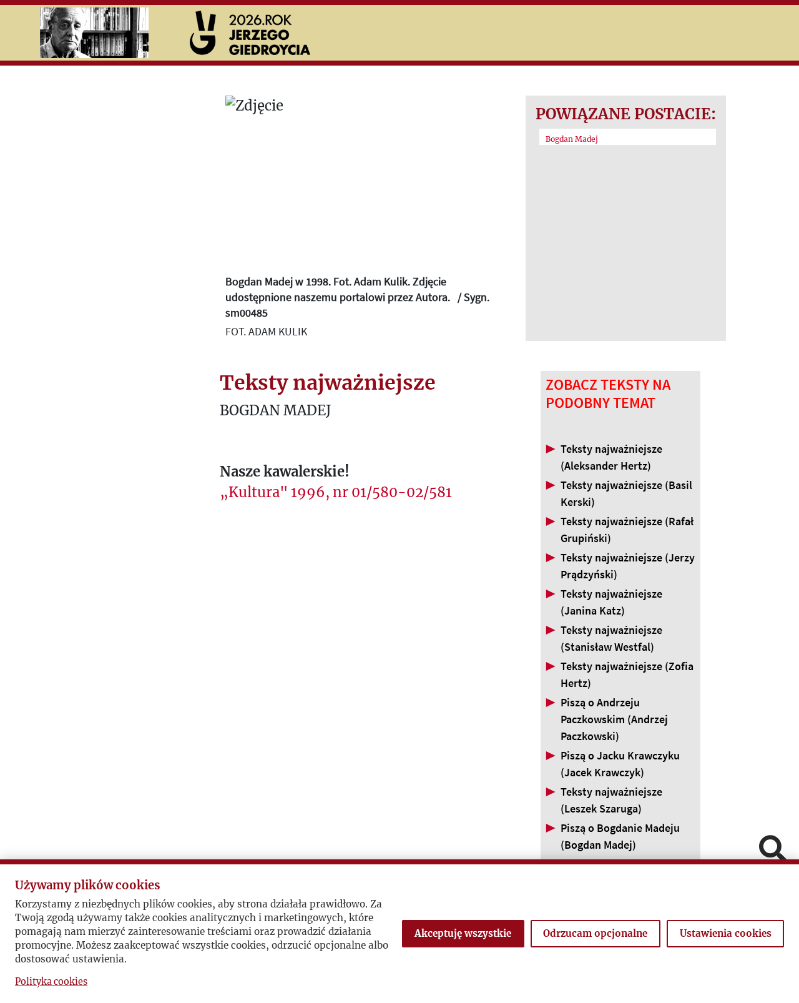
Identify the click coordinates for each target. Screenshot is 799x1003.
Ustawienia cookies (726, 933)
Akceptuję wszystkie (462, 933)
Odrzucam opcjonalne (595, 933)
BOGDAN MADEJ (275, 410)
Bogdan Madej (572, 139)
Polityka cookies (51, 981)
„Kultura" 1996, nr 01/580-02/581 (336, 492)
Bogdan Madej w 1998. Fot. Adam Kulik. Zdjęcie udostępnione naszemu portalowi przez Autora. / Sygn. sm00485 (357, 297)
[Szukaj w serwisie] (773, 850)
